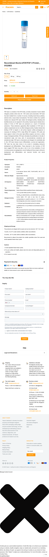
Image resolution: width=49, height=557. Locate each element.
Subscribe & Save (43, 2)
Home (3, 11)
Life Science (10, 11)
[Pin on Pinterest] (39, 69)
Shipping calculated (14, 82)
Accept (2, 556)
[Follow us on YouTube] (10, 463)
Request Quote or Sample (24, 99)
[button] (41, 7)
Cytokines (17, 11)
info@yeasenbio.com (14, 383)
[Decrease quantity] (11, 91)
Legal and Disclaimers (10, 352)
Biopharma (29, 424)
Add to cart (14, 96)
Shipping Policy (6, 447)
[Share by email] (44, 69)
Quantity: (6, 91)
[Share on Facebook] (37, 69)
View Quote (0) (47, 32)
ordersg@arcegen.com (35, 410)
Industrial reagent (31, 420)
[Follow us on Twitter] (5, 463)
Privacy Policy (5, 445)
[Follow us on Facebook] (3, 463)
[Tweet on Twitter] (41, 69)
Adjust (8, 556)
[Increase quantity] (17, 91)
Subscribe (31, 454)
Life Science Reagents (32, 422)
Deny (5, 556)
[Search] (36, 7)
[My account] (44, 7)
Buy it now (35, 96)
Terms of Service (6, 443)
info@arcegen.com (34, 389)
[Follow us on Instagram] (8, 463)
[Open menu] (3, 7)
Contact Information (7, 451)
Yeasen (6, 68)
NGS (28, 426)
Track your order (6, 454)
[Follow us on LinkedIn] (12, 463)
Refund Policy (5, 449)
